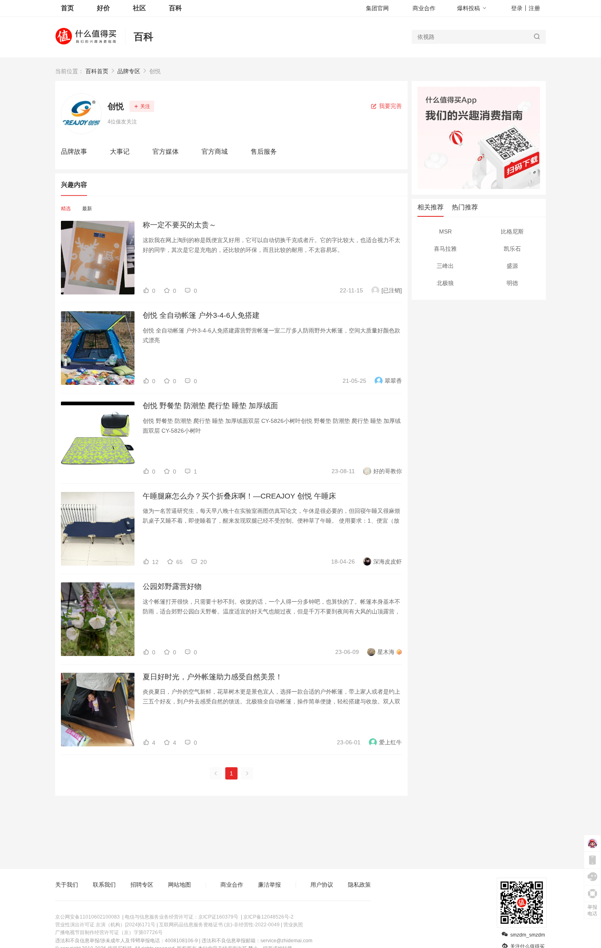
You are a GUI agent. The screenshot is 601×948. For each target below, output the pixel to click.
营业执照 (293, 925)
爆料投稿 (468, 8)
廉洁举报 (269, 884)
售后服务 (264, 151)
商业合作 (424, 8)
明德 (512, 283)
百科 (143, 36)
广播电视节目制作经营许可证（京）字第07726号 (109, 932)
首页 (67, 7)
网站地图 (179, 884)
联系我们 (104, 884)
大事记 (120, 151)
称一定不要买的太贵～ (179, 225)
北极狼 (445, 283)
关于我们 (66, 884)
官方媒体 (165, 151)
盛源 (512, 266)
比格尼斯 (512, 231)
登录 (517, 8)
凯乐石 (512, 248)
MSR (445, 231)
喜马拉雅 (445, 248)
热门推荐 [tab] (465, 207)
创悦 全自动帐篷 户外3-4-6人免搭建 (201, 315)
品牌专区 (128, 71)
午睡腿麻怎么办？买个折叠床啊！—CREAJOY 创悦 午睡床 (239, 496)
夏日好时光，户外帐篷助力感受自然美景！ (213, 677)
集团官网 (377, 8)
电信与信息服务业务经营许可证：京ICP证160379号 (181, 917)
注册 (534, 8)
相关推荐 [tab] (430, 207)
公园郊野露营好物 (172, 586)
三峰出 (445, 266)
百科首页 (96, 71)
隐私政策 (359, 884)
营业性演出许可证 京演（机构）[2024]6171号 (105, 925)
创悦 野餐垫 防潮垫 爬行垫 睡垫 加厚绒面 (210, 406)
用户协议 (321, 884)
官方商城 (215, 151)
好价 (103, 7)
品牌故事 (74, 151)
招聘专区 (141, 884)
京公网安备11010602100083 (87, 917)
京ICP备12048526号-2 (268, 917)
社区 (139, 7)
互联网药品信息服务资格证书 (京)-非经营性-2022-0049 (219, 925)
